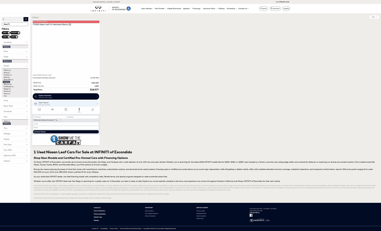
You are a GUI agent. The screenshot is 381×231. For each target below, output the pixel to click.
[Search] (26, 19)
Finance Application (100, 214)
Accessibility (104, 228)
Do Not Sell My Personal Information (131, 228)
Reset (6, 24)
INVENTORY (149, 207)
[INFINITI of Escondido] (108, 8)
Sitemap (96, 220)
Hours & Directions (99, 211)
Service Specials (201, 216)
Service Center (200, 211)
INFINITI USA (98, 217)
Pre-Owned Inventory (151, 213)
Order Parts (199, 218)
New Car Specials (150, 216)
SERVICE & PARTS (202, 207)
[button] (129, 9)
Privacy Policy (114, 228)
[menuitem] (15, 47)
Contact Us (97, 207)
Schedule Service (201, 213)
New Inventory (149, 211)
